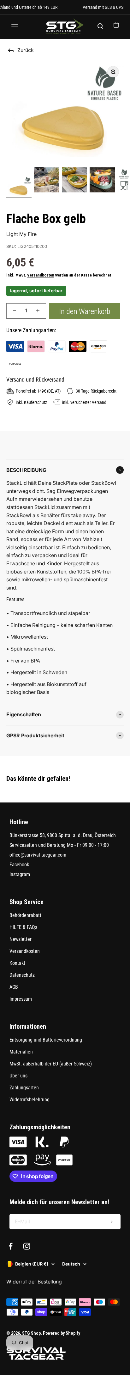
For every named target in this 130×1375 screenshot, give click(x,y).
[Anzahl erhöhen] (38, 311)
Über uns (18, 1076)
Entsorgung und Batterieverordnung (45, 1040)
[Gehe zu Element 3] (74, 180)
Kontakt (17, 963)
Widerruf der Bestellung (34, 1281)
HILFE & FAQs (23, 927)
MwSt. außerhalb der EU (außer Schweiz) (50, 1064)
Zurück (25, 50)
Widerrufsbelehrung (29, 1100)
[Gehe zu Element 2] (46, 180)
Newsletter (20, 939)
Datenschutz (22, 975)
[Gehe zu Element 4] (102, 180)
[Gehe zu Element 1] (19, 187)
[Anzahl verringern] (14, 311)
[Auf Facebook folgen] (10, 1246)
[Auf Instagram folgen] (26, 1246)
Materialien (21, 1052)
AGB (13, 987)
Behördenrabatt (25, 915)
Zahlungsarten (24, 1088)
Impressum (20, 999)
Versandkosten (40, 275)
